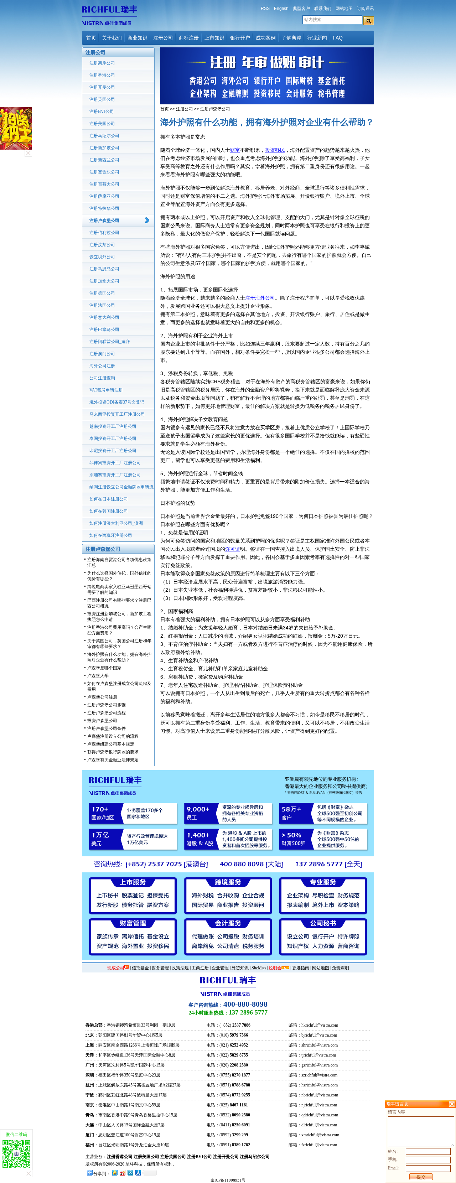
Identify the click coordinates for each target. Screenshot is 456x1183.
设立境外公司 (102, 256)
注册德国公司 (102, 293)
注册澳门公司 (102, 353)
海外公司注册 (102, 365)
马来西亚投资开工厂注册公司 (117, 414)
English (281, 8)
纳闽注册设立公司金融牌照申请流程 (121, 488)
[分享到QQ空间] (114, 1172)
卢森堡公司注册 (102, 697)
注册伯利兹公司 (104, 232)
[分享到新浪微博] (122, 1172)
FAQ (338, 38)
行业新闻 (317, 38)
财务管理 (160, 967)
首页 (91, 38)
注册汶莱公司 (102, 244)
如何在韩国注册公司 (108, 511)
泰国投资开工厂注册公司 (112, 438)
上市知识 (214, 38)
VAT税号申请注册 (106, 390)
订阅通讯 (365, 8)
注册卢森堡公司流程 (106, 712)
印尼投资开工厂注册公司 (112, 450)
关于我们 (112, 38)
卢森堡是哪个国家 (104, 667)
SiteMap (259, 967)
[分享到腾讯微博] (130, 1172)
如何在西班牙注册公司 (110, 535)
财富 (235, 150)
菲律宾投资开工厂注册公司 (115, 462)
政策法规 (180, 967)
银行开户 (240, 38)
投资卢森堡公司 (102, 720)
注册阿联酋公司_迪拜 (109, 341)
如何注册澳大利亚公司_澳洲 (116, 523)
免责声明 (340, 967)
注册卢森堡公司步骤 (106, 704)
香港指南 (300, 967)
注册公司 (163, 38)
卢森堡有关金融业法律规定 (113, 759)
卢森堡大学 (98, 675)
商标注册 (189, 38)
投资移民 (275, 150)
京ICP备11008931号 (228, 1180)
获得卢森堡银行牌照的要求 (113, 751)
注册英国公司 (102, 99)
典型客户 (301, 8)
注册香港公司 (102, 75)
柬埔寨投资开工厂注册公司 (115, 474)
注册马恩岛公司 (104, 268)
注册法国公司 (102, 305)
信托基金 (140, 967)
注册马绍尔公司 (104, 135)
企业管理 (220, 967)
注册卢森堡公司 (104, 220)
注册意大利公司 (104, 317)
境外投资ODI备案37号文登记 (116, 402)
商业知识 (137, 38)
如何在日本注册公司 (108, 499)
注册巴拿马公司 (104, 329)
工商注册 (200, 967)
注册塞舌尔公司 (104, 172)
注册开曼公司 (102, 87)
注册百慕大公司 (104, 184)
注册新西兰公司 (104, 159)
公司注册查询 (102, 377)
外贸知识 (240, 967)
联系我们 (322, 8)
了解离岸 (291, 38)
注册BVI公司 (101, 111)
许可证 (232, 549)
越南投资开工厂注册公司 (112, 426)
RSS (265, 8)
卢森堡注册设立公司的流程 (113, 736)
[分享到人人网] (138, 1172)
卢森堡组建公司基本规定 (110, 744)
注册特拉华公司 (104, 208)
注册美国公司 (102, 123)
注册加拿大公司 (104, 281)
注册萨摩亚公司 (104, 196)
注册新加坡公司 (104, 147)
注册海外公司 (260, 298)
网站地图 (344, 8)
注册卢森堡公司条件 (106, 728)
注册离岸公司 (102, 63)
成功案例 (266, 38)
